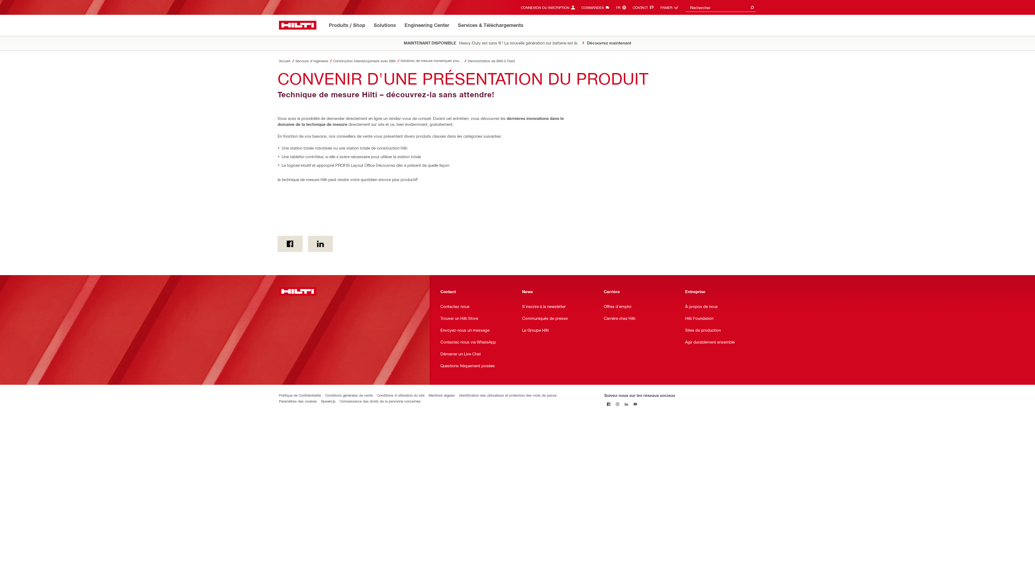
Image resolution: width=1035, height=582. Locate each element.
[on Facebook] (290, 244)
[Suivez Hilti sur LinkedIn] (626, 404)
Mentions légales (442, 395)
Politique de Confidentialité (300, 395)
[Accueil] (297, 25)
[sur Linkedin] (320, 244)
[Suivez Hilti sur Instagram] (617, 404)
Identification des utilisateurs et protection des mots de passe (508, 395)
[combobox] (721, 7)
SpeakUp (328, 401)
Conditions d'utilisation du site (401, 395)
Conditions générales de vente (349, 395)
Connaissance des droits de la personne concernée (380, 401)
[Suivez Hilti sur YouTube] (635, 404)
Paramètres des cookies (298, 401)
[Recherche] (752, 7)
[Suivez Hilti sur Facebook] (608, 404)
